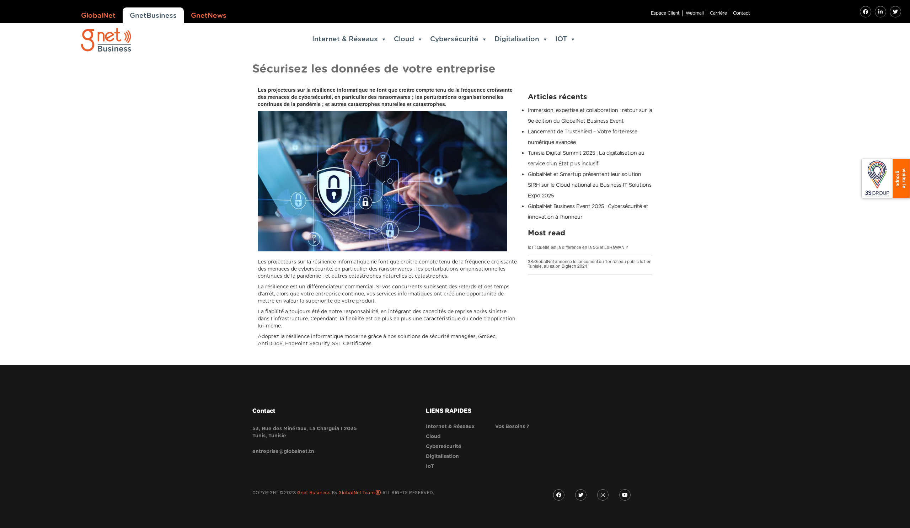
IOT (561, 39)
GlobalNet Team (357, 493)
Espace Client (665, 13)
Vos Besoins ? (512, 426)
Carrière (718, 13)
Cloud (404, 39)
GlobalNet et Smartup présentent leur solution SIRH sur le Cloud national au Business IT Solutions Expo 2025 (590, 185)
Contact (741, 13)
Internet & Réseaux (345, 39)
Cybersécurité (454, 39)
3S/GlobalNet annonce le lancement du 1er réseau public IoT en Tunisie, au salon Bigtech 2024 (590, 263)
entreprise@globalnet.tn (283, 451)
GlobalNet (98, 15)
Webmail (695, 13)
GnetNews (208, 15)
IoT (430, 466)
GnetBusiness (153, 15)
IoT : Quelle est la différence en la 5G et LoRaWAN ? (578, 247)
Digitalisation (516, 39)
